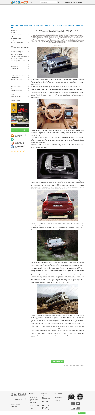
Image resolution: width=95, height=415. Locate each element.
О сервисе (67, 2)
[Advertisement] (47, 14)
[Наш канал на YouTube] (78, 403)
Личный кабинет (79, 2)
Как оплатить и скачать (19, 133)
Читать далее (58, 361)
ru (31, 2)
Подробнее (74, 413)
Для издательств (45, 405)
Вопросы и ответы (34, 404)
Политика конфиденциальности (17, 402)
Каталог (73, 2)
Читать (19, 115)
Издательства (33, 400)
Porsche (21, 25)
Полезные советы (34, 399)
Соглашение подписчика (15, 404)
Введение (13, 32)
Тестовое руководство (57, 400)
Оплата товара (33, 397)
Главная (12, 25)
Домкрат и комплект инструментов (73, 365)
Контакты (32, 408)
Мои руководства (58, 396)
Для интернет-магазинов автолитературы (45, 403)
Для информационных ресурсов (46, 398)
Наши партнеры (33, 402)
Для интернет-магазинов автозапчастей (45, 408)
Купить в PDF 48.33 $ (18, 130)
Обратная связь (18, 399)
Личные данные (58, 397)
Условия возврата (14, 406)
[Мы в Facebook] (73, 403)
